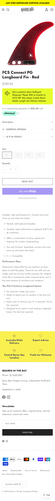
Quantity (6, 163)
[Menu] (3, 9)
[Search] (9, 9)
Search (4, 470)
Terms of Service (31, 470)
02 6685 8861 (16, 375)
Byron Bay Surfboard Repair (12, 474)
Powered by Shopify (30, 491)
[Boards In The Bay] (27, 9)
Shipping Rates (16, 470)
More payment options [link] (27, 198)
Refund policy (45, 470)
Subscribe (27, 432)
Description (7, 122)
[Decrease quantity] (4, 169)
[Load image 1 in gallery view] (27, 41)
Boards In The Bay (15, 491)
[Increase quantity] (16, 169)
